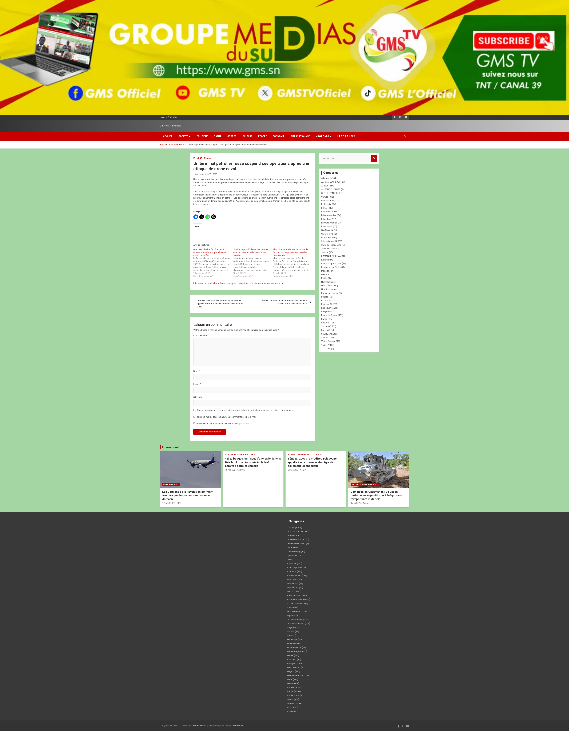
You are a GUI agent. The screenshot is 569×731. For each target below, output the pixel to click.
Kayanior (325, 259)
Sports (231, 136)
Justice (324, 252)
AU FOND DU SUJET (330, 189)
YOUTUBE (326, 348)
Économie (278, 136)
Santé (218, 136)
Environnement (328, 222)
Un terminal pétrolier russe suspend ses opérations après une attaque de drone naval (243, 283)
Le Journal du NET (330, 267)
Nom (196, 371)
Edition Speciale (329, 215)
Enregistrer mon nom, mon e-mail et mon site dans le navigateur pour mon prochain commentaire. (245, 410)
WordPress (238, 725)
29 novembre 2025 (202, 174)
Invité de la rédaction (331, 245)
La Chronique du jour (331, 263)
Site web (197, 397)
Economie (326, 211)
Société (183, 136)
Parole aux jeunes (329, 293)
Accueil (168, 136)
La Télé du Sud (346, 136)
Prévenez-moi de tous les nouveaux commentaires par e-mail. (226, 417)
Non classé (326, 285)
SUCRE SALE (327, 333)
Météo (324, 278)
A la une (325, 178)
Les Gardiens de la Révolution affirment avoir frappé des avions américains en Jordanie (187, 495)
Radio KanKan (328, 308)
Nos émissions (328, 289)
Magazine (326, 271)
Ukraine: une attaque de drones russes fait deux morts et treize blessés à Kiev (284, 302)
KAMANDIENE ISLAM (331, 256)
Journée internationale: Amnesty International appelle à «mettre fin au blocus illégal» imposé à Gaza (220, 303)
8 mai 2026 (293, 470)
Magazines (322, 136)
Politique (202, 136)
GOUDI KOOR (327, 237)
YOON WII (326, 345)
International (170, 447)
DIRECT (325, 208)
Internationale (300, 136)
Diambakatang (328, 200)
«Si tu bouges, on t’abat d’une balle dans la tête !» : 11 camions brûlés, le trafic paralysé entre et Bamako (253, 462)
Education (326, 219)
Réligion (325, 311)
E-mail (197, 384)
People (262, 136)
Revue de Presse (329, 315)
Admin (241, 470)
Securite (325, 322)
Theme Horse (199, 725)
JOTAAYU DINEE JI (330, 248)
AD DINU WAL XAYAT (331, 182)
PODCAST (326, 300)
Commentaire (200, 335)
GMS (215, 174)
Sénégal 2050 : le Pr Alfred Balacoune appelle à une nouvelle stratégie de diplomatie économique (312, 462)
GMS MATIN (327, 230)
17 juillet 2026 (168, 503)
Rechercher (374, 158)
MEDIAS (325, 274)
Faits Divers (327, 226)
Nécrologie (326, 282)
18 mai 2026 (231, 470)
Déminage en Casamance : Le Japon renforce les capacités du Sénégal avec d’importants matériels (376, 495)
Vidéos (324, 337)
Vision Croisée (328, 341)
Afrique (324, 185)
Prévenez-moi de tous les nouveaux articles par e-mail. (222, 423)
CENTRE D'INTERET (330, 193)
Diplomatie (326, 204)
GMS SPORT (327, 234)
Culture (247, 136)
